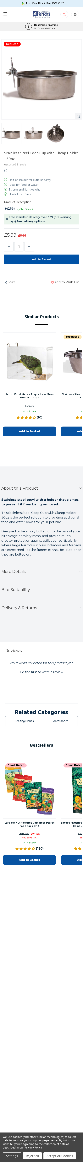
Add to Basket (29, 431)
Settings (12, 1156)
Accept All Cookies (60, 1156)
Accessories (60, 721)
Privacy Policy (33, 1147)
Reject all (32, 1156)
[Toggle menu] (5, 13)
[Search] (65, 15)
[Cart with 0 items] (75, 15)
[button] (41, 671)
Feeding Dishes (24, 721)
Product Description (17, 202)
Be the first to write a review (41, 672)
